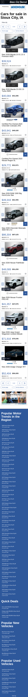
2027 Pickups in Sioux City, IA (8, 478)
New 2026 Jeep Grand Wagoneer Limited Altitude (12, 333)
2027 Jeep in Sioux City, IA (8, 525)
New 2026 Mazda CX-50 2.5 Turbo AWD (13, 90)
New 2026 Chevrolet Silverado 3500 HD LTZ (14, 229)
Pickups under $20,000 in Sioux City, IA (11, 612)
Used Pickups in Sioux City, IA (8, 674)
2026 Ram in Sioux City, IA (8, 452)
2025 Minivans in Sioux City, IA (9, 564)
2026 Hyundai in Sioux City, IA (9, 456)
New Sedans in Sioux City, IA (8, 641)
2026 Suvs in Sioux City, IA (8, 426)
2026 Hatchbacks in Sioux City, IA (9, 568)
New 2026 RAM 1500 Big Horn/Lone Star (12, 194)
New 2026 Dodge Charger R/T (14, 367)
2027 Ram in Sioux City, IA (8, 499)
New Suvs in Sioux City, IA (8, 632)
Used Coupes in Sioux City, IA (8, 692)
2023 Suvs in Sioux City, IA (8, 465)
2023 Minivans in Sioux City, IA (9, 586)
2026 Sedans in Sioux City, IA (8, 473)
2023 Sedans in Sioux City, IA (8, 573)
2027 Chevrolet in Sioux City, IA (9, 508)
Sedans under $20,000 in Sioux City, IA (11, 616)
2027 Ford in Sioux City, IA (8, 469)
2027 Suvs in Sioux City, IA (8, 443)
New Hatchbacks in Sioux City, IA (9, 649)
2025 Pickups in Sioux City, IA (8, 504)
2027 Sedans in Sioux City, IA (8, 543)
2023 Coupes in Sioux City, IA (8, 594)
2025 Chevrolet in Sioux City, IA (9, 534)
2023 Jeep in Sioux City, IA (8, 530)
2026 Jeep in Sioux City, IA (8, 448)
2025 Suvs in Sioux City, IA (8, 460)
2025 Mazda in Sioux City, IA (8, 521)
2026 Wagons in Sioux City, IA (9, 482)
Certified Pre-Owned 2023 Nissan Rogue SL (12, 159)
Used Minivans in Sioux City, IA (9, 683)
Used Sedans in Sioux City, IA (8, 679)
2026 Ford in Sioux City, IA (8, 435)
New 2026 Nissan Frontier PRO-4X (12, 298)
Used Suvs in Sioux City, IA (8, 670)
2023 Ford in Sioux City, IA (8, 491)
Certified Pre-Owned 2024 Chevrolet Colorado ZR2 (12, 125)
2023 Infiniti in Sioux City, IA (8, 555)
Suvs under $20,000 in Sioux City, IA (10, 607)
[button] (2, 41)
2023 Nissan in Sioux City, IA (8, 517)
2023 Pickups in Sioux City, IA (8, 486)
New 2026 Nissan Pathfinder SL (13, 263)
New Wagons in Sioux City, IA (8, 645)
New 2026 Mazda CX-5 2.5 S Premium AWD (13, 55)
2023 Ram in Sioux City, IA (8, 547)
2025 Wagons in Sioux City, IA (9, 581)
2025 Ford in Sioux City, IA (8, 495)
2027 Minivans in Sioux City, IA (9, 577)
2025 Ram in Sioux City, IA (8, 560)
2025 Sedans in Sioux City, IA (8, 590)
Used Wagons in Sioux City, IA (9, 687)
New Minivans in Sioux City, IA (9, 654)
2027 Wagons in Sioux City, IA (9, 551)
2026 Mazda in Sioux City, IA (8, 439)
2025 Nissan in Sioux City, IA (8, 538)
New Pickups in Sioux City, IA (8, 636)
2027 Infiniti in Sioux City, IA (8, 512)
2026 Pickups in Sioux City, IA (8, 430)
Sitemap (14, 695)
